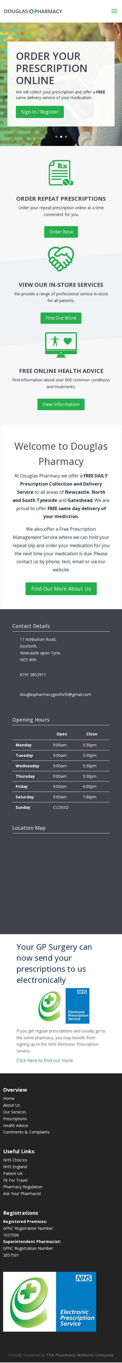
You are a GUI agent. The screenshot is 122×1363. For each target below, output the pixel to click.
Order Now (61, 232)
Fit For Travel (15, 1180)
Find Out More (61, 318)
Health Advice (15, 1125)
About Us (11, 1105)
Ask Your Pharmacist (22, 1193)
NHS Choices (15, 1160)
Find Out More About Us (61, 588)
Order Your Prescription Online (52, 68)
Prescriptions (15, 1118)
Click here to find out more (44, 1060)
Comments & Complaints (26, 1132)
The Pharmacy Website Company (80, 1355)
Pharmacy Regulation (22, 1186)
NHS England (15, 1166)
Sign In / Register (39, 111)
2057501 (11, 1255)
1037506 (11, 1235)
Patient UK (13, 1173)
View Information (61, 404)
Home (8, 1098)
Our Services (14, 1112)
